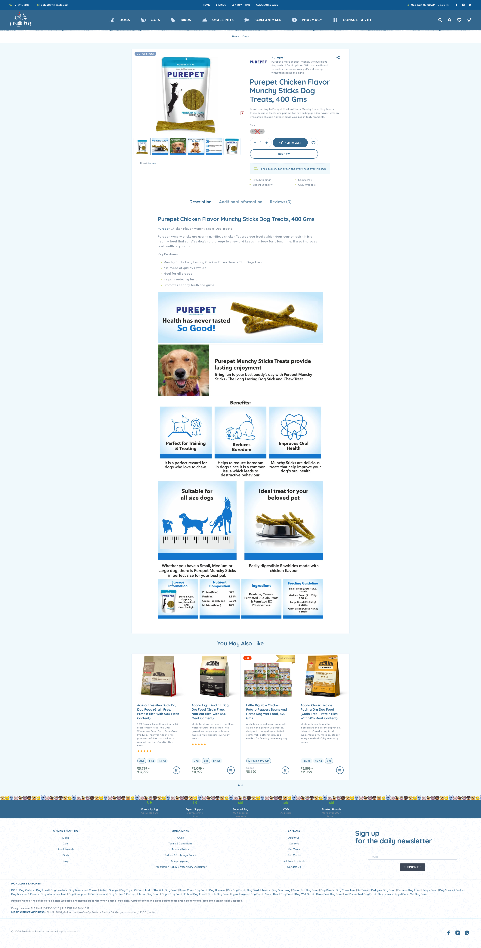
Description (200, 201)
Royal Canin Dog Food (193, 890)
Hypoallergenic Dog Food (247, 894)
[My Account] (449, 20)
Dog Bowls (327, 890)
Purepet (152, 163)
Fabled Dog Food (195, 894)
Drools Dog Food (218, 894)
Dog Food (42, 890)
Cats (155, 20)
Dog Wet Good (304, 894)
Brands (221, 4)
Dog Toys (126, 890)
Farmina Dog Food (408, 890)
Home (206, 4)
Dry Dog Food (236, 890)
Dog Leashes (59, 890)
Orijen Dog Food (172, 894)
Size (252, 125)
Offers (138, 890)
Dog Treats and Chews (83, 890)
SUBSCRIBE (412, 867)
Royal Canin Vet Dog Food (411, 894)
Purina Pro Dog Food (305, 890)
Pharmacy (312, 20)
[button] (239, 785)
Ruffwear (363, 890)
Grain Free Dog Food (329, 894)
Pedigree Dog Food (383, 890)
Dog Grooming (281, 890)
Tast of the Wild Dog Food (161, 890)
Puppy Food (430, 890)
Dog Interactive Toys (54, 894)
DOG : (15, 890)
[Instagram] (463, 5)
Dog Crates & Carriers (123, 894)
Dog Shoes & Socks (451, 890)
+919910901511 (22, 4)
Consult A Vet (357, 20)
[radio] (141, 760)
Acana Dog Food (149, 894)
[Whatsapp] (470, 5)
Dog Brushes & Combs (25, 894)
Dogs (124, 20)
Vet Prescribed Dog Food (360, 894)
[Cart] (469, 20)
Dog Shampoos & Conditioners (88, 894)
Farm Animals (267, 20)
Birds (186, 20)
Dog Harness (217, 890)
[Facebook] (456, 5)
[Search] (440, 20)
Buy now (284, 154)
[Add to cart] (176, 770)
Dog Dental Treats (258, 890)
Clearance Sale (267, 4)
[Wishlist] (459, 20)
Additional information (240, 201)
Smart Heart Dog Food (279, 894)
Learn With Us (241, 4)
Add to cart (293, 141)
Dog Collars (26, 890)
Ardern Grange (108, 890)
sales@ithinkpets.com (54, 4)
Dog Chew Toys (345, 890)
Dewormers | (386, 894)
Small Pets (223, 20)
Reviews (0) (281, 201)
